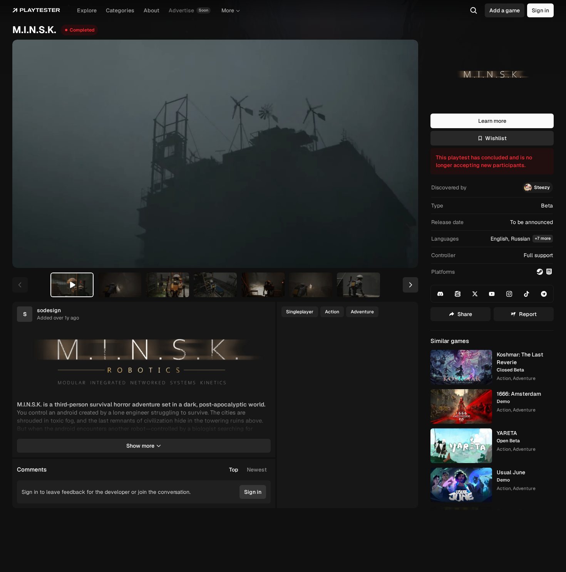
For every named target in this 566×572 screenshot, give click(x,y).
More (227, 10)
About (151, 10)
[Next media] (404, 154)
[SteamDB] (457, 294)
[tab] (72, 285)
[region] (215, 154)
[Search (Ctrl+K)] (473, 10)
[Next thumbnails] (410, 285)
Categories (120, 10)
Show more (140, 445)
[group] (248, 469)
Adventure (362, 312)
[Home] (36, 10)
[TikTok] (526, 294)
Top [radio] (233, 469)
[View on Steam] (540, 272)
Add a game (504, 10)
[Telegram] (543, 294)
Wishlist (496, 138)
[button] (492, 239)
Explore (87, 10)
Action (332, 312)
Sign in (540, 10)
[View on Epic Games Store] (549, 272)
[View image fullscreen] (261, 339)
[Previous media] (27, 154)
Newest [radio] (257, 469)
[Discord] (440, 294)
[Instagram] (509, 294)
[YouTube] (492, 294)
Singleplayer (299, 312)
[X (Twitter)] (474, 294)
